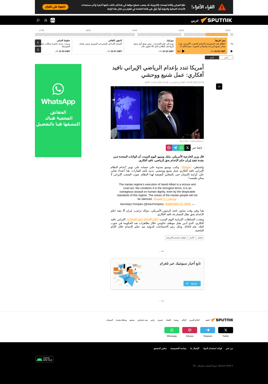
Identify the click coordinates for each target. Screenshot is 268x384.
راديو (153, 320)
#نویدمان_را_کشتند (165, 199)
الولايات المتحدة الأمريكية (176, 238)
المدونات (109, 320)
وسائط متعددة (121, 320)
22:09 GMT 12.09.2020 (192, 82)
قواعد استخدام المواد (212, 348)
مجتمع (132, 320)
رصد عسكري (143, 320)
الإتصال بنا (194, 348)
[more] (219, 86)
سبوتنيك (186, 167)
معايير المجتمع (160, 348)
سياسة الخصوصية (178, 348)
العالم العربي (194, 320)
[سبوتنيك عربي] (217, 24)
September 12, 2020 (177, 204)
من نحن (229, 348)
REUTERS (184, 141)
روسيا (176, 320)
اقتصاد (168, 320)
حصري (160, 320)
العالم (200, 238)
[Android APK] (44, 359)
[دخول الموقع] (46, 20)
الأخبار (191, 238)
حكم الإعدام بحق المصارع (143, 219)
